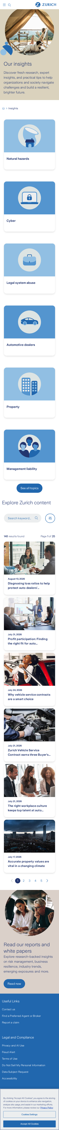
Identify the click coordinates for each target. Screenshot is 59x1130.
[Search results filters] (50, 518)
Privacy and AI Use (13, 1045)
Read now (14, 983)
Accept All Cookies (29, 1124)
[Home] (46, 4)
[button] (36, 518)
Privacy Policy (46, 1107)
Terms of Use (9, 1058)
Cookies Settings (29, 1114)
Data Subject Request (15, 1071)
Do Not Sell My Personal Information (23, 1065)
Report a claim (10, 1022)
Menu (5, 5)
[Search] (9, 5)
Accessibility (9, 1078)
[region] (29, 1109)
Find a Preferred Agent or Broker (21, 1015)
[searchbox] (23, 519)
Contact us (8, 1009)
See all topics (29, 488)
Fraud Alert (8, 1052)
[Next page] (47, 880)
